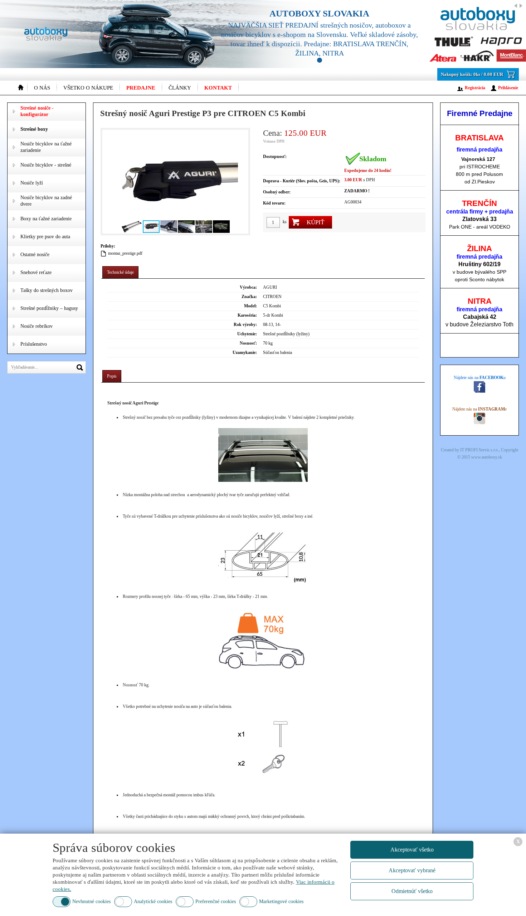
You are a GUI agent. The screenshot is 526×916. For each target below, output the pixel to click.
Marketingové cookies (281, 901)
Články (180, 88)
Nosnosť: (248, 343)
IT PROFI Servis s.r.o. (479, 449)
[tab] (120, 272)
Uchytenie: (247, 333)
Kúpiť (315, 222)
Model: (250, 305)
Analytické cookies (153, 901)
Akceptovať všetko (412, 850)
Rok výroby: (245, 324)
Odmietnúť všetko (412, 891)
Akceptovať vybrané (412, 870)
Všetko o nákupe (88, 88)
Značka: (249, 296)
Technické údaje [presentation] (120, 272)
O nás (42, 88)
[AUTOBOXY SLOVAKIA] (365, 34)
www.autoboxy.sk (486, 457)
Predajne (140, 88)
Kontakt (218, 88)
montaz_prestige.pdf (125, 253)
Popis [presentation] (112, 376)
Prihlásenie (508, 87)
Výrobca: (248, 287)
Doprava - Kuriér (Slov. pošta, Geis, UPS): (301, 180)
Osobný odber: (277, 192)
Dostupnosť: (275, 156)
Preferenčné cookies (215, 901)
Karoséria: (247, 315)
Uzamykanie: (245, 352)
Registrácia (475, 87)
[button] (109, 181)
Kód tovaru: (274, 203)
